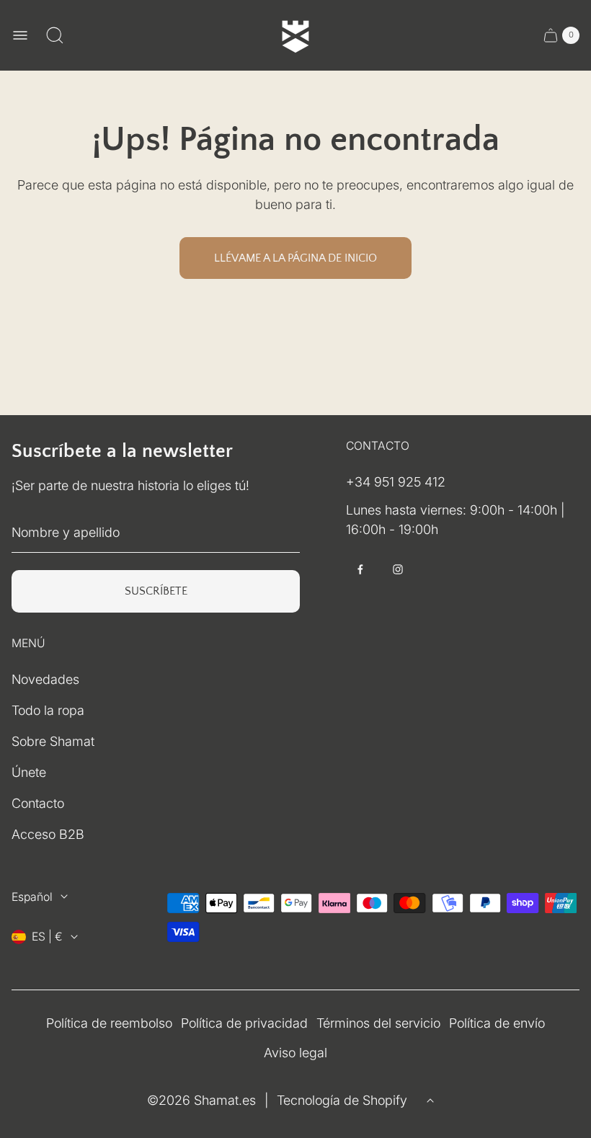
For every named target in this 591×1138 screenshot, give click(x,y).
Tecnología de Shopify (342, 1100)
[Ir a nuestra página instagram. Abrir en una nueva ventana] (397, 569)
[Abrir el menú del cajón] (20, 35)
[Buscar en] (55, 35)
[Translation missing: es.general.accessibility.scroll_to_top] (430, 1100)
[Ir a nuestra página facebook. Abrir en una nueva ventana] (360, 569)
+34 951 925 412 (395, 481)
